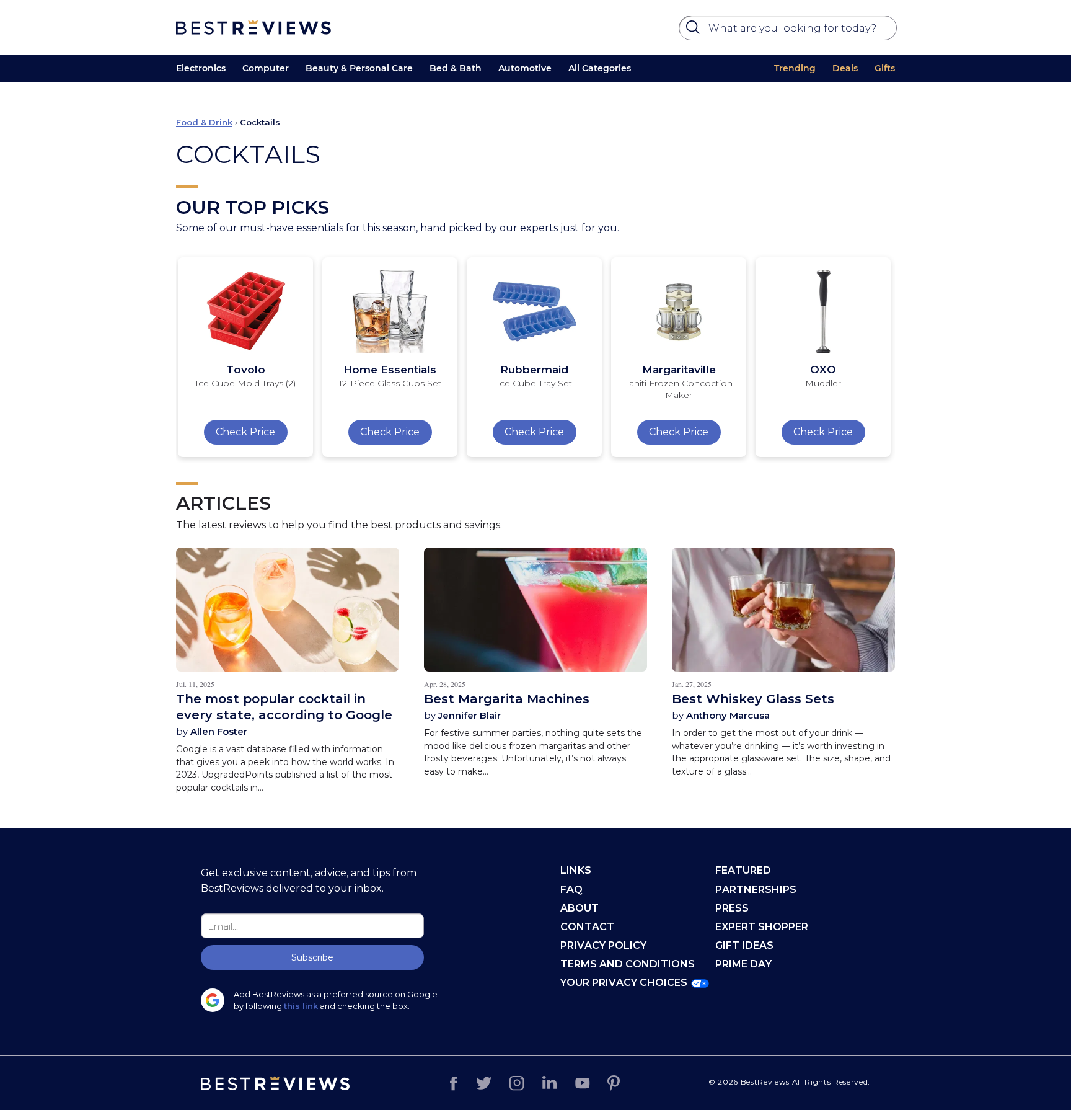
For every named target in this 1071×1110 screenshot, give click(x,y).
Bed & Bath (456, 68)
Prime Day (743, 964)
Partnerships (755, 889)
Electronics (201, 68)
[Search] (695, 30)
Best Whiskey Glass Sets (753, 698)
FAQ (571, 889)
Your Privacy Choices (623, 982)
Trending (795, 68)
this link (301, 1006)
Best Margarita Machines (506, 698)
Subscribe (312, 957)
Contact (587, 927)
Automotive (525, 68)
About (579, 908)
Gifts (885, 68)
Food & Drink (204, 122)
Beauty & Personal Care (359, 68)
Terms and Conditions (627, 964)
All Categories (599, 68)
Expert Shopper (761, 927)
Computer (265, 68)
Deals (845, 68)
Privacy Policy (603, 945)
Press (732, 908)
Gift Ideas (744, 945)
